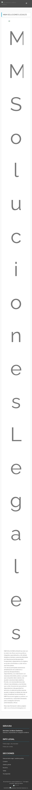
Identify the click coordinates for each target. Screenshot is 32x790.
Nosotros (5, 767)
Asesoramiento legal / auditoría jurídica (13, 758)
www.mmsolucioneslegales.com (16, 708)
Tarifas (4, 770)
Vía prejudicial (6, 773)
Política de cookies (8, 746)
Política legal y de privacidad (10, 743)
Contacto (5, 761)
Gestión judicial (7, 764)
